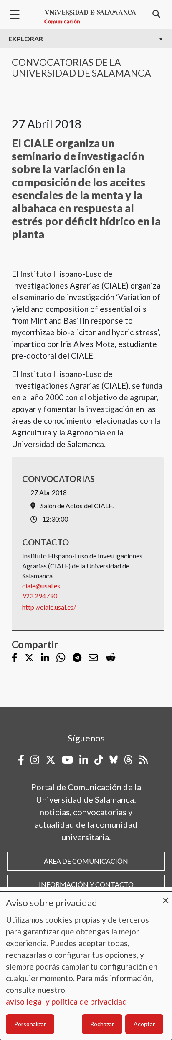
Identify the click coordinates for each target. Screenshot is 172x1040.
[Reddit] (110, 658)
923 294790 (39, 596)
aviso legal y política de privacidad (66, 1001)
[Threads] (128, 759)
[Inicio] (90, 17)
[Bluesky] (113, 759)
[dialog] (86, 965)
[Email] (93, 658)
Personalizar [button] (30, 1023)
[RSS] (143, 759)
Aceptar (144, 1023)
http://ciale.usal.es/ (49, 607)
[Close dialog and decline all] (165, 896)
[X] (29, 658)
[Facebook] (15, 658)
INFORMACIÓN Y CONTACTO (86, 884)
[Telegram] (77, 658)
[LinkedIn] (45, 658)
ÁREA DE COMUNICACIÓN (86, 861)
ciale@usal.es (41, 586)
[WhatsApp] (61, 658)
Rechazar (102, 1023)
